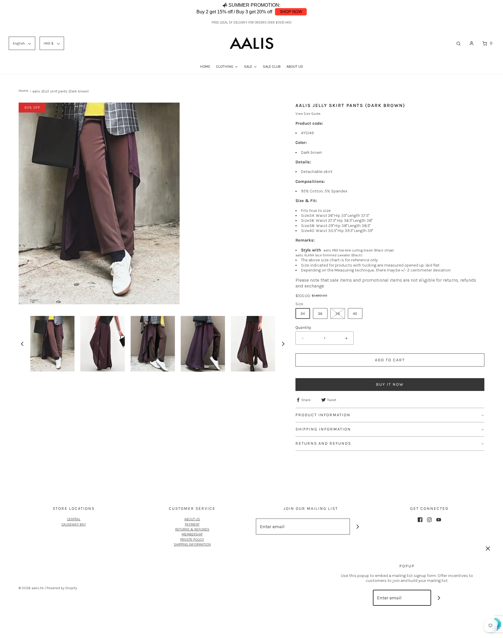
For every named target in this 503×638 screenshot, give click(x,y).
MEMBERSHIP (192, 534)
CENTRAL (73, 519)
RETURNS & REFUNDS (192, 529)
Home (23, 91)
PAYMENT (192, 524)
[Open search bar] (458, 43)
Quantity (303, 327)
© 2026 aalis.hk (31, 588)
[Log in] (471, 43)
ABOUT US (192, 519)
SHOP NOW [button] (291, 11)
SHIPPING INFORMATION (192, 544)
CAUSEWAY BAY (73, 524)
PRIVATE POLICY (192, 539)
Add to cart (390, 360)
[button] (481, 8)
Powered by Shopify (62, 588)
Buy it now (390, 384)
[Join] (358, 527)
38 (337, 313)
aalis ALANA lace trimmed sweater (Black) (328, 255)
